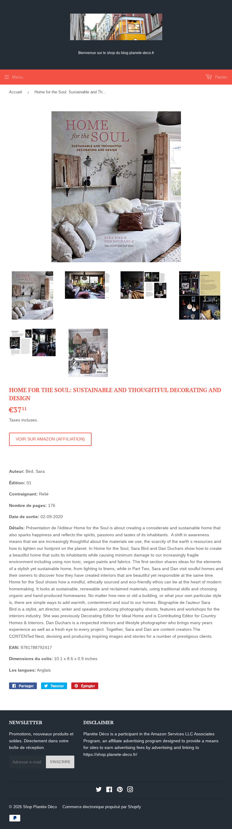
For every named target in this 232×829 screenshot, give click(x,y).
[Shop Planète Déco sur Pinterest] (120, 790)
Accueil (15, 92)
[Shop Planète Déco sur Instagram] (130, 790)
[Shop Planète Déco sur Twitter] (99, 790)
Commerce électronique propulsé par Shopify (102, 807)
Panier (220, 77)
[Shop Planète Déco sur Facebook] (109, 790)
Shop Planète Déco (40, 807)
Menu (17, 77)
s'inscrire (60, 762)
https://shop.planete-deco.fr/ (110, 754)
